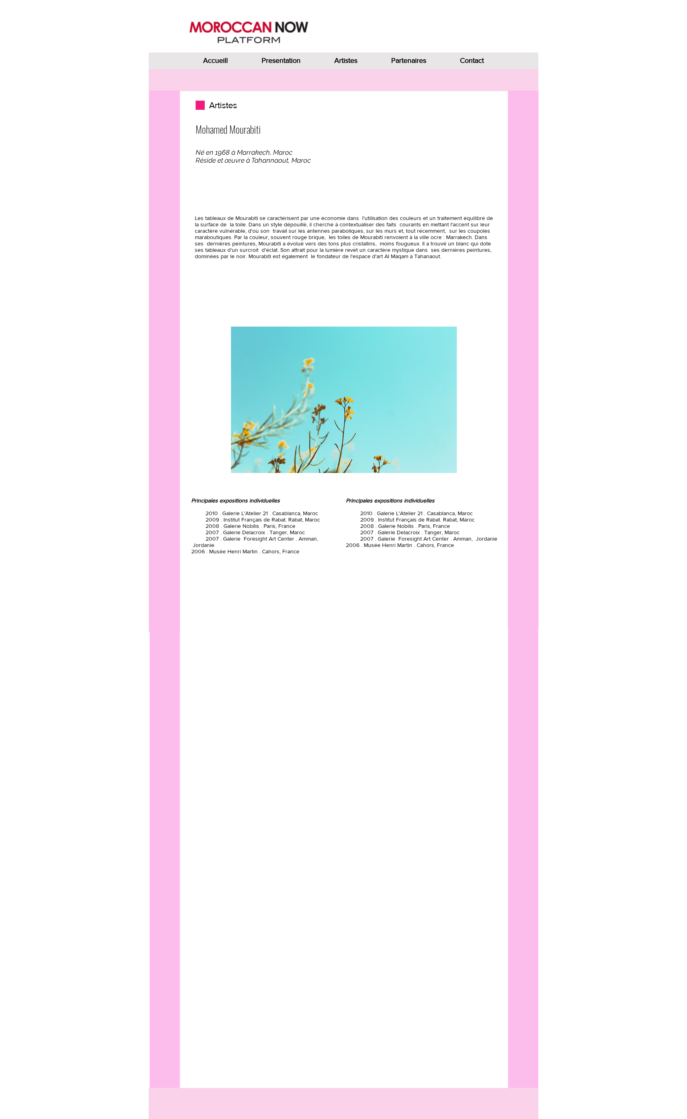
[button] (344, 400)
